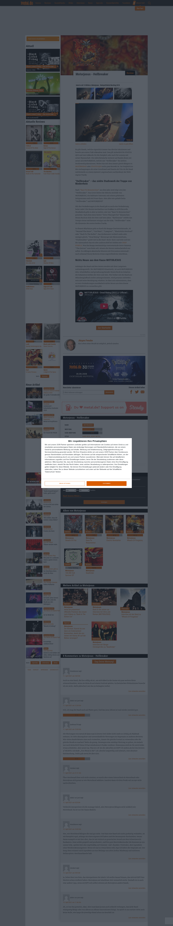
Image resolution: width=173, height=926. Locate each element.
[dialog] (86, 463)
